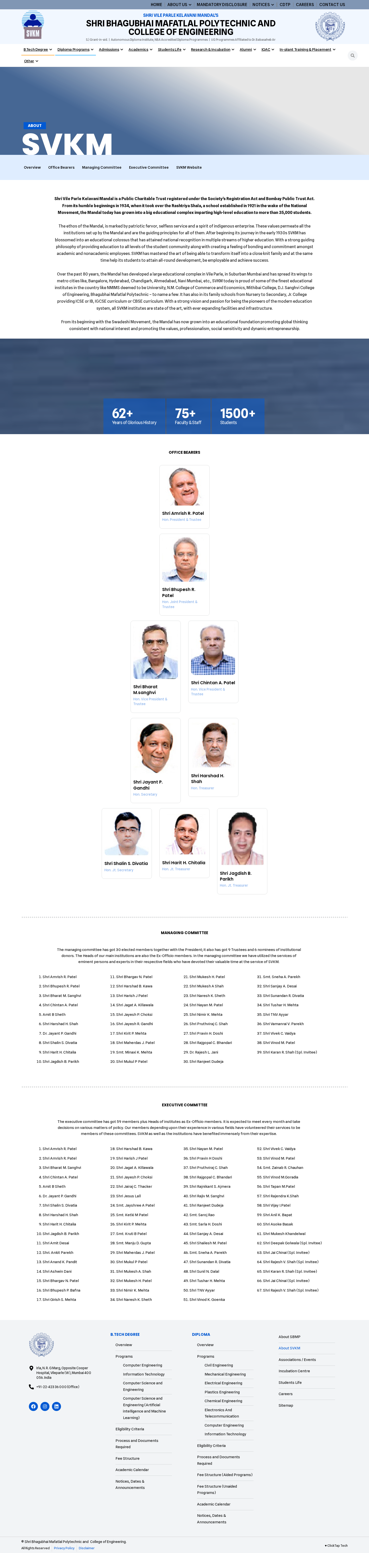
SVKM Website (189, 167)
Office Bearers (61, 167)
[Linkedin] (56, 1406)
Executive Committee (149, 167)
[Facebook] (33, 1406)
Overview (32, 167)
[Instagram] (44, 1406)
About (35, 125)
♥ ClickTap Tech (336, 1545)
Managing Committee (101, 167)
